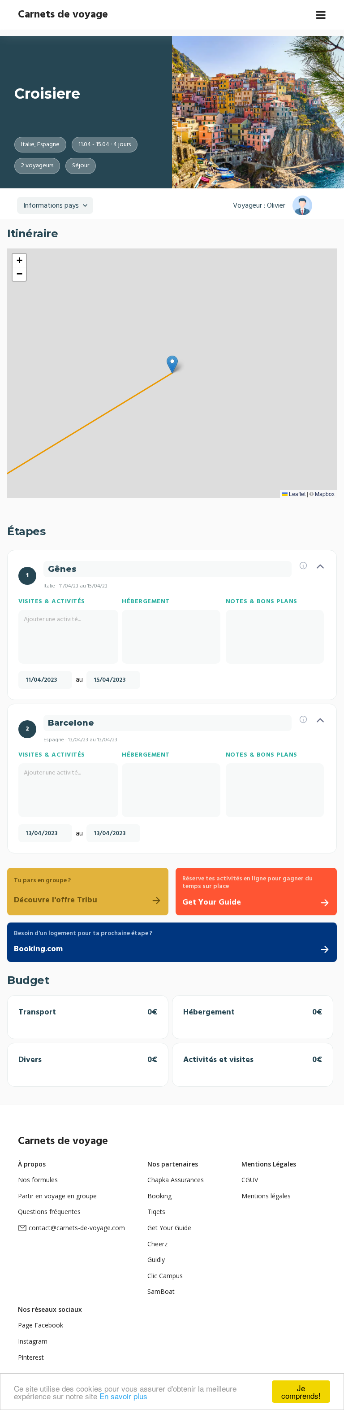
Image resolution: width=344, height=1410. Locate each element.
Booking (159, 1196)
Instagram (32, 1341)
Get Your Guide (169, 1227)
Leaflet (296, 493)
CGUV (249, 1179)
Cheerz (157, 1244)
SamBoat (161, 1291)
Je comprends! (301, 1391)
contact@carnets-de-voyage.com (77, 1227)
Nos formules (38, 1179)
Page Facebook (40, 1325)
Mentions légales (266, 1196)
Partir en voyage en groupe (57, 1196)
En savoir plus (123, 1395)
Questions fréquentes (49, 1211)
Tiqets (156, 1211)
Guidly (156, 1259)
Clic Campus (165, 1275)
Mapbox (325, 493)
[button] (172, 365)
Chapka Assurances (175, 1179)
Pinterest (31, 1357)
